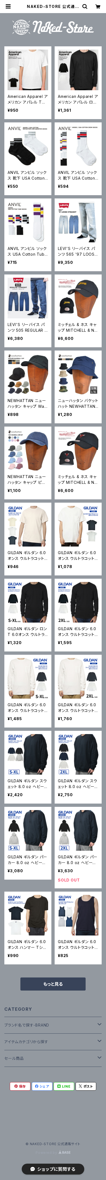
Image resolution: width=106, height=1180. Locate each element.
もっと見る (53, 984)
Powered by (47, 1153)
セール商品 (14, 1058)
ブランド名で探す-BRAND (26, 1025)
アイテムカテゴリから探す (26, 1041)
